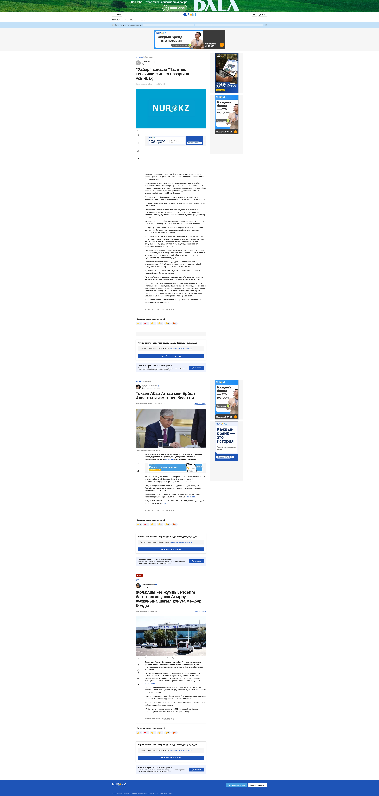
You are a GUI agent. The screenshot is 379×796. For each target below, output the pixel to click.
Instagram (198, 368)
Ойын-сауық (134, 20)
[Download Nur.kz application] (189, 6)
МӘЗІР (119, 15)
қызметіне (169, 459)
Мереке (142, 20)
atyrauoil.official (151, 683)
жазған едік (190, 497)
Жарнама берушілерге (257, 785)
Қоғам (138, 580)
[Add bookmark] (138, 158)
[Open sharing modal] (138, 151)
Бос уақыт (116, 20)
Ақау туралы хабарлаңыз (236, 785)
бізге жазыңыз (168, 309)
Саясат (138, 381)
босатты (164, 503)
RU (254, 15)
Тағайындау (146, 381)
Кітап (126, 20)
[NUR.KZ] (189, 14)
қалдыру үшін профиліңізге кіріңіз (181, 348)
